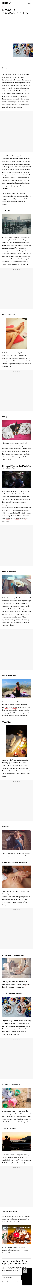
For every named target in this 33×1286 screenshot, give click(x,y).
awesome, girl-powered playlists (15, 518)
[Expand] (24, 1269)
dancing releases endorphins (11, 505)
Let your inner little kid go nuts (18, 1122)
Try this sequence (11, 707)
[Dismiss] (30, 1269)
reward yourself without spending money (15, 88)
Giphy (26, 1250)
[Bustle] (6, 3)
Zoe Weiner (6, 67)
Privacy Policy (10, 1282)
